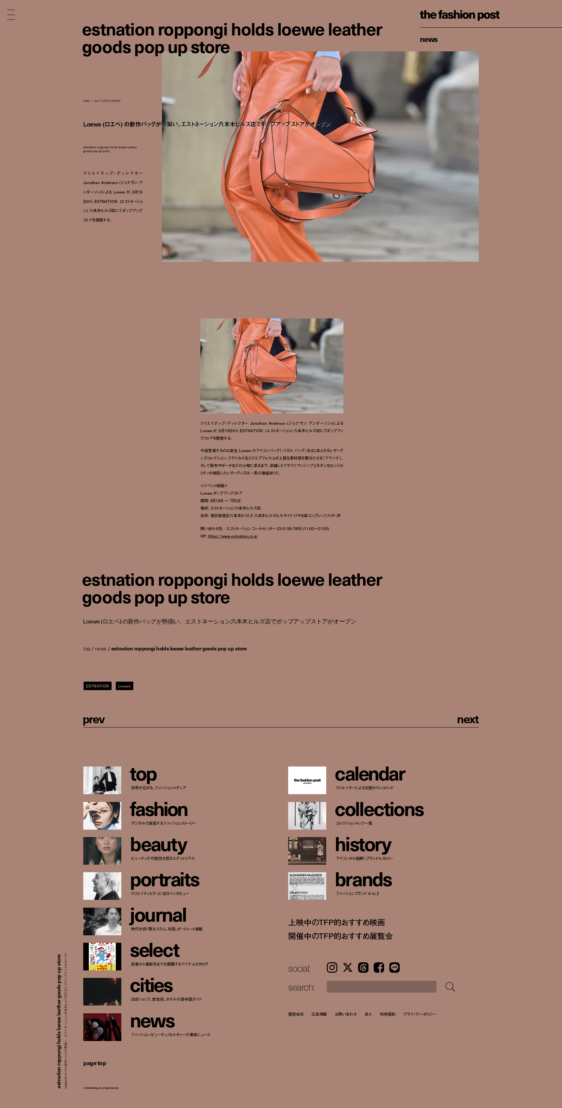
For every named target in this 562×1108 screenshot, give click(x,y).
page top (94, 1062)
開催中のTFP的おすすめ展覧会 (340, 935)
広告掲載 (319, 1014)
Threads (363, 967)
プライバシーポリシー (419, 1014)
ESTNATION (97, 686)
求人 (368, 1014)
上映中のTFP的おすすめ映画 (336, 922)
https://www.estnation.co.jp (233, 536)
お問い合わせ (345, 1014)
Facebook (379, 967)
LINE (394, 967)
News (429, 39)
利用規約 (387, 1014)
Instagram (332, 967)
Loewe (124, 686)
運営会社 (296, 1014)
